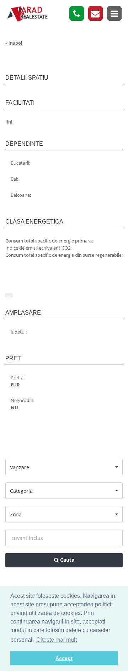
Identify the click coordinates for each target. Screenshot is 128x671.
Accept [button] (64, 658)
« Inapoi (13, 43)
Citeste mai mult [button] (56, 640)
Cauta (66, 559)
